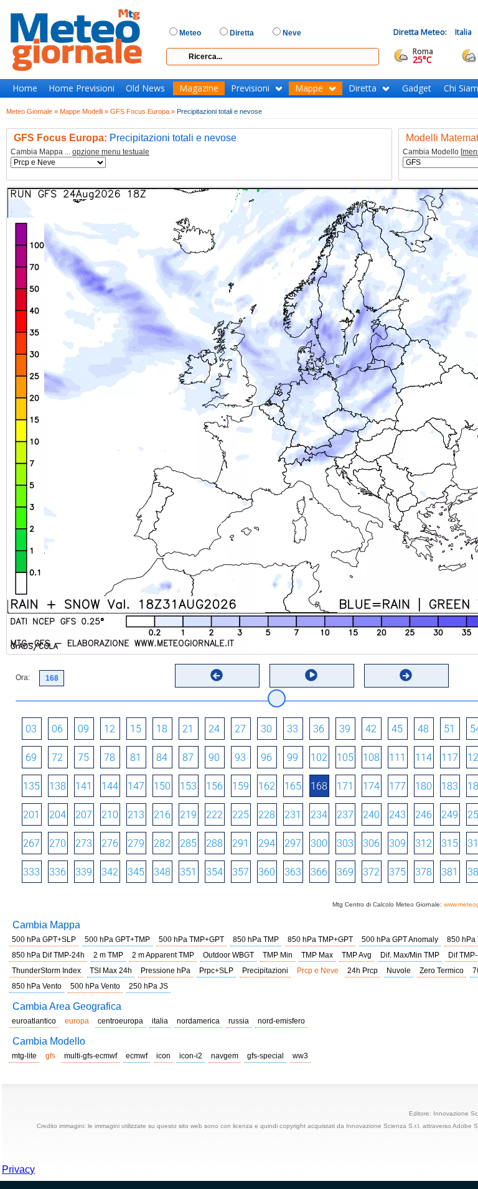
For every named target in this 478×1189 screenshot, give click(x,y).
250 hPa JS (148, 986)
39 (344, 729)
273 (83, 843)
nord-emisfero (281, 1021)
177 (397, 786)
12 (109, 729)
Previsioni (250, 88)
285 (188, 843)
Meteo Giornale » (32, 111)
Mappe (309, 88)
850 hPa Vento (37, 986)
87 (188, 757)
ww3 (300, 1055)
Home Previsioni (82, 88)
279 (136, 843)
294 (266, 843)
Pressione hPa (165, 970)
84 (161, 757)
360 (266, 872)
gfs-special (265, 1055)
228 (266, 815)
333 (31, 872)
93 (240, 757)
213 (136, 815)
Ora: (23, 677)
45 (397, 729)
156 (214, 786)
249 (449, 815)
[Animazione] (311, 675)
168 (319, 786)
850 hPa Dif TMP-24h (48, 955)
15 (135, 729)
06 (57, 729)
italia (160, 1021)
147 (136, 786)
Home (24, 88)
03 (31, 729)
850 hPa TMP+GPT (320, 939)
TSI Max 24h (111, 970)
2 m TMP (108, 955)
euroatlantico (34, 1021)
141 (83, 786)
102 (319, 757)
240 (371, 815)
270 (57, 843)
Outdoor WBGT (228, 955)
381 (449, 872)
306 (371, 843)
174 (371, 786)
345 (136, 872)
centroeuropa (120, 1021)
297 (292, 843)
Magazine (198, 88)
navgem (224, 1055)
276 (109, 843)
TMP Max (317, 955)
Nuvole (399, 970)
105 (345, 757)
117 (449, 757)
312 (423, 843)
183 (449, 786)
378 (423, 872)
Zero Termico (441, 970)
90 (214, 757)
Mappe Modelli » (84, 111)
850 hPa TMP (256, 939)
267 (31, 843)
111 (397, 757)
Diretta (363, 88)
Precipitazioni (265, 970)
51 (449, 729)
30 (266, 729)
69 (31, 757)
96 (266, 757)
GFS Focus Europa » (142, 111)
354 (214, 872)
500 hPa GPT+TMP (117, 939)
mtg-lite (24, 1055)
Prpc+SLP (216, 970)
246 (423, 815)
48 (423, 729)
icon (163, 1055)
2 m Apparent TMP (163, 955)
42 (371, 729)
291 (240, 843)
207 (83, 815)
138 (57, 786)
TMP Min (278, 955)
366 (319, 872)
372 (371, 872)
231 (292, 815)
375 (397, 872)
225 (240, 815)
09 (83, 729)
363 (292, 872)
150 (162, 786)
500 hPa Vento (95, 986)
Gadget (416, 88)
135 (31, 786)
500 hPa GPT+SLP (44, 939)
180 (423, 786)
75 (83, 757)
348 (162, 872)
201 (31, 815)
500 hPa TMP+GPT (191, 939)
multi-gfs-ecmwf (90, 1055)
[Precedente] (217, 675)
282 (162, 843)
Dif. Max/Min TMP (409, 955)
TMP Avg (357, 955)
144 (109, 786)
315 (449, 843)
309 (397, 843)
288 (214, 843)
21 (188, 729)
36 (318, 729)
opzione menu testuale (110, 151)
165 (292, 786)
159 (240, 786)
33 (292, 729)
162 (266, 786)
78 (109, 757)
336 (57, 872)
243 (397, 815)
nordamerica (198, 1021)
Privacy (18, 1169)
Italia (463, 32)
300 (319, 843)
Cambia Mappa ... (80, 152)
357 (240, 872)
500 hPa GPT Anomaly (400, 939)
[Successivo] (406, 675)
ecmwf (137, 1055)
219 (188, 815)
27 (240, 729)
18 (161, 729)
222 (214, 815)
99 (292, 757)
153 (188, 786)
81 (135, 757)
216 (162, 815)
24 (214, 729)
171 (345, 786)
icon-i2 (190, 1055)
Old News (145, 88)
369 (345, 872)
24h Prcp (362, 970)
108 (371, 757)
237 (345, 815)
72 (57, 757)
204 (57, 815)
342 (109, 872)
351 (188, 872)
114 (423, 757)
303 (345, 843)
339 (83, 872)
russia (238, 1021)
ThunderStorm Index (46, 970)
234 (319, 815)
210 (109, 815)
